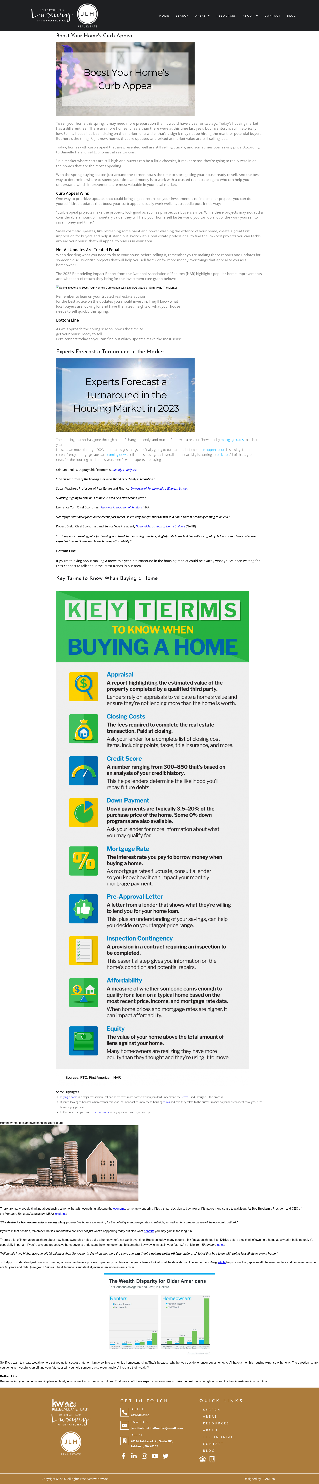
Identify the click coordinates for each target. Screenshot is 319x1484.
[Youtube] (155, 1456)
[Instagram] (144, 1456)
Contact (273, 15)
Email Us (139, 1422)
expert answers (100, 1112)
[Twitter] (165, 1456)
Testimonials (219, 1437)
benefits (149, 1231)
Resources (226, 15)
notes (220, 1244)
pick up (222, 454)
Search (182, 15)
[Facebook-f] (123, 1456)
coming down (117, 454)
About (248, 15)
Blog (291, 15)
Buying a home (68, 1097)
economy (119, 1208)
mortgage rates (232, 439)
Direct (137, 1409)
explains (60, 1213)
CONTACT (213, 1444)
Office (137, 1435)
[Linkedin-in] (134, 1456)
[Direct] (124, 1412)
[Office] (124, 1441)
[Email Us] (124, 1425)
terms (184, 1097)
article (222, 1262)
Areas (200, 15)
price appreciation (211, 449)
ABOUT (210, 1430)
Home (164, 15)
